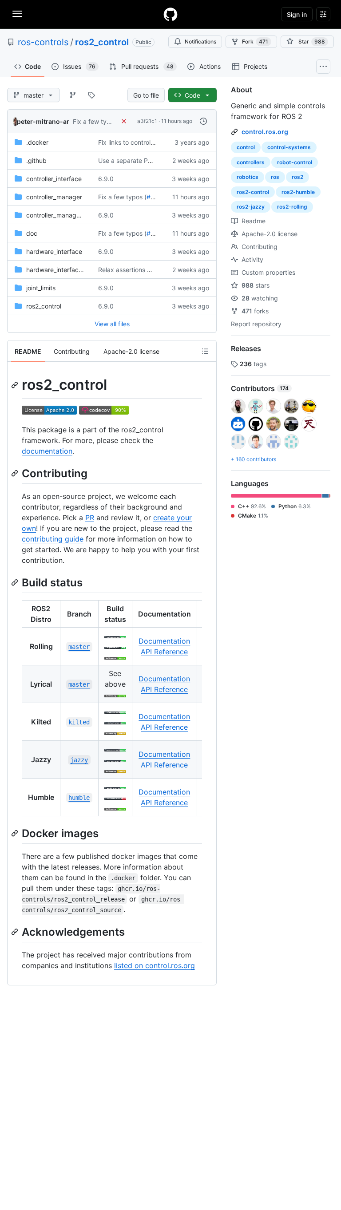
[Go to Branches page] (72, 95)
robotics (247, 177)
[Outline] (205, 351)
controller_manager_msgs (63, 215)
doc (31, 233)
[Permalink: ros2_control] (15, 385)
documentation (47, 451)
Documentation (164, 641)
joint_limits (41, 288)
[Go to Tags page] (91, 95)
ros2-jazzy (251, 206)
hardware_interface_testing (65, 269)
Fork (255, 41)
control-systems (289, 147)
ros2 (297, 177)
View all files (112, 324)
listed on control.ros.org (154, 965)
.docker (37, 142)
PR (89, 517)
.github (36, 160)
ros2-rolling (292, 206)
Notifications (200, 41)
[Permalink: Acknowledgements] (15, 931)
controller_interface (54, 178)
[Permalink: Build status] (15, 582)
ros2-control (253, 192)
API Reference (164, 651)
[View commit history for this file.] (203, 121)
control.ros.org (265, 131)
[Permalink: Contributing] (15, 473)
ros (275, 177)
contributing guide (52, 538)
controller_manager (54, 197)
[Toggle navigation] (17, 13)
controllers (251, 162)
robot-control (294, 162)
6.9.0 (106, 178)
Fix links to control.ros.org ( (137, 142)
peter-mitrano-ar (43, 121)
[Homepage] (170, 14)
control (246, 147)
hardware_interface (54, 251)
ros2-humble (298, 192)
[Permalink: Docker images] (15, 833)
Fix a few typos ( (97, 121)
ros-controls (43, 42)
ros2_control (102, 42)
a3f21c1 (147, 121)
